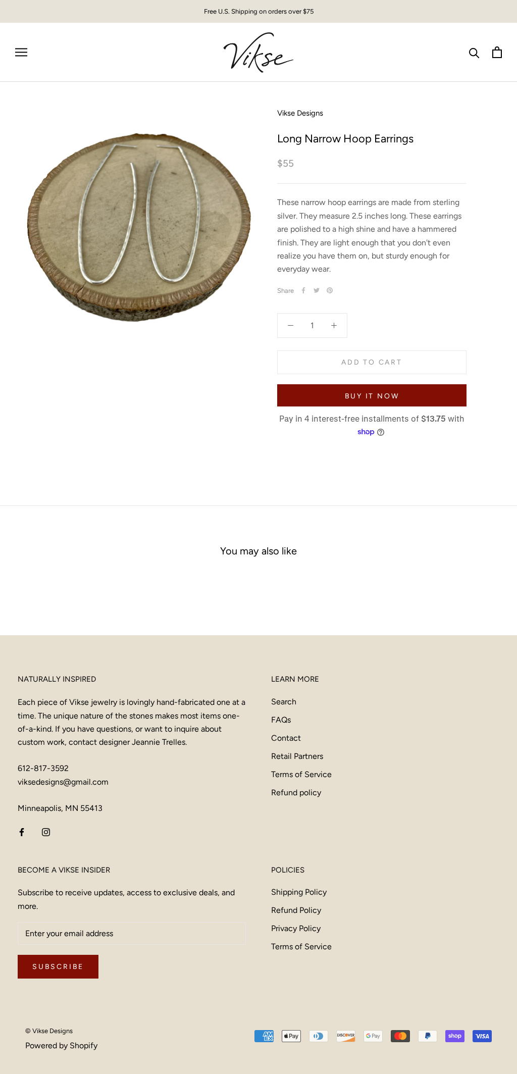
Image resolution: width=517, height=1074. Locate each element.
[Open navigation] (21, 52)
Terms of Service (301, 774)
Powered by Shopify (61, 1045)
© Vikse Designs (49, 1031)
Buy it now (372, 396)
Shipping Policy (299, 892)
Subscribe (58, 966)
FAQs (281, 720)
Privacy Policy (296, 928)
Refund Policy (296, 910)
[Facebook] (303, 290)
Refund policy (296, 792)
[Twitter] (317, 290)
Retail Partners (297, 756)
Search (283, 701)
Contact (286, 738)
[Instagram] (46, 831)
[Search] (474, 52)
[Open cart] (497, 52)
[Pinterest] (330, 290)
